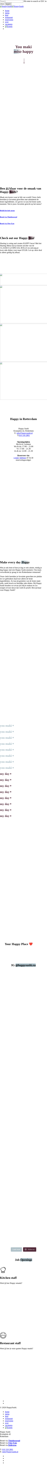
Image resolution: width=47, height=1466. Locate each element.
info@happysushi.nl (25, 433)
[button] (8, 210)
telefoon (23, 458)
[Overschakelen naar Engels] (8, 26)
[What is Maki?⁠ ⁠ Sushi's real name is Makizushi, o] (23, 1214)
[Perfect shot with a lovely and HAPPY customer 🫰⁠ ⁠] (39, 999)
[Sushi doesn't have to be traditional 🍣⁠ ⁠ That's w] (23, 1146)
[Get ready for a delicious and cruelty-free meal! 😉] (7, 1010)
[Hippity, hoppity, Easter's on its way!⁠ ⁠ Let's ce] (7, 1079)
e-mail (16, 458)
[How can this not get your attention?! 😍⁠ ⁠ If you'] (39, 1085)
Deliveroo (12, 1445)
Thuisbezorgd (14, 1441)
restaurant (9, 1418)
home (7, 1412)
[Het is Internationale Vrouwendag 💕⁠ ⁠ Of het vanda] (39, 1154)
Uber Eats (12, 1443)
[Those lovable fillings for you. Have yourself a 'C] (23, 1071)
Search (8, 4)
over (7, 1423)
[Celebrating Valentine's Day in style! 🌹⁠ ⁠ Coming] (39, 1215)
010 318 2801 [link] (24, 435)
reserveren (9, 1421)
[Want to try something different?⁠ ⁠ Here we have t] (23, 1004)
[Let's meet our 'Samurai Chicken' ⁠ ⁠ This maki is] (7, 1211)
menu (7, 1414)
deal (6, 1416)
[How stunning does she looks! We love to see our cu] (7, 1151)
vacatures (8, 1425)
